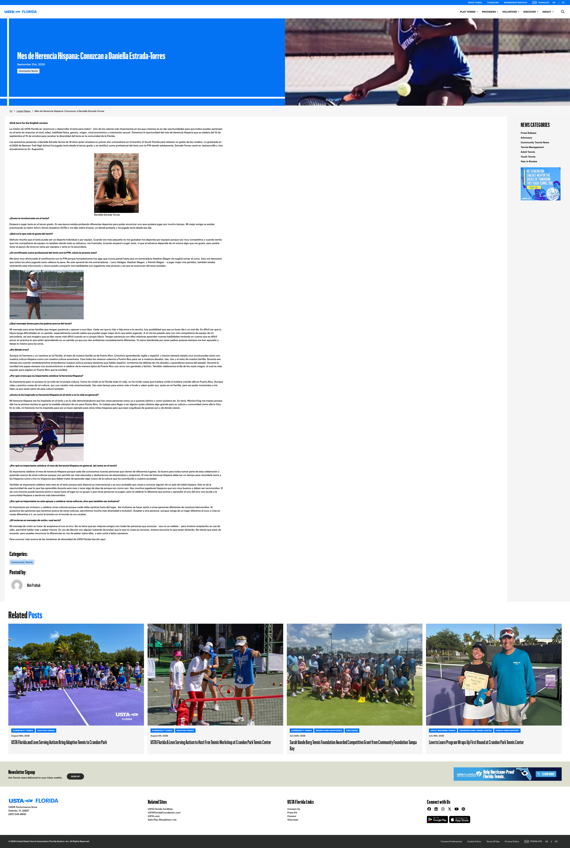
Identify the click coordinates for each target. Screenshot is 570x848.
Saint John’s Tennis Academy (43, 227)
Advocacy (526, 137)
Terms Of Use (492, 841)
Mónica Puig (194, 400)
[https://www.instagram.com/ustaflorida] (443, 809)
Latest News (23, 111)
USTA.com (154, 816)
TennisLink (493, 2)
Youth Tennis (528, 156)
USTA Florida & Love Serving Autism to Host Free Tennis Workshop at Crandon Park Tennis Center (211, 742)
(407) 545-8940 (17, 814)
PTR (149, 145)
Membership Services (515, 2)
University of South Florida (145, 141)
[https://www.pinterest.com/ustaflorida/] (463, 809)
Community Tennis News (535, 142)
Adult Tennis (528, 151)
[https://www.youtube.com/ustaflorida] (456, 809)
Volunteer (292, 819)
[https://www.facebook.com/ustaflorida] (429, 809)
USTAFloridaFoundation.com (164, 812)
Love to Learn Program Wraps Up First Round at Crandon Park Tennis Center (476, 742)
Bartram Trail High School (36, 145)
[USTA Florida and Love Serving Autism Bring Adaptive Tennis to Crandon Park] (76, 675)
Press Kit (292, 812)
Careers (291, 816)
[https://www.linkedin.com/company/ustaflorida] (436, 809)
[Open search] (563, 12)
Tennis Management (532, 147)
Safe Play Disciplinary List (162, 819)
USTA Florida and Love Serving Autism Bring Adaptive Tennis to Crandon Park (59, 742)
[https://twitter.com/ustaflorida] (449, 809)
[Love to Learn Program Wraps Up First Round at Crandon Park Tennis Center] (494, 675)
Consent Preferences (451, 841)
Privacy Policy (512, 841)
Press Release (528, 132)
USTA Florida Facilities (160, 808)
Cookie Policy (474, 841)
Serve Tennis (475, 2)
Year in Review (529, 161)
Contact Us (293, 808)
